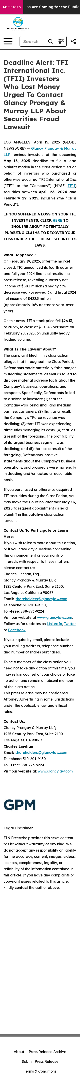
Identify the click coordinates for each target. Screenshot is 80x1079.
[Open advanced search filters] (61, 41)
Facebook (17, 630)
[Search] (50, 41)
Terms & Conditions (40, 1071)
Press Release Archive (47, 1051)
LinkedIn (54, 623)
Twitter (70, 623)
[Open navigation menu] (8, 41)
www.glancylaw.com (54, 617)
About (19, 1051)
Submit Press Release (40, 1061)
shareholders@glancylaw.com (41, 599)
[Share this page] (73, 41)
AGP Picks (12, 7)
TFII (71, 185)
